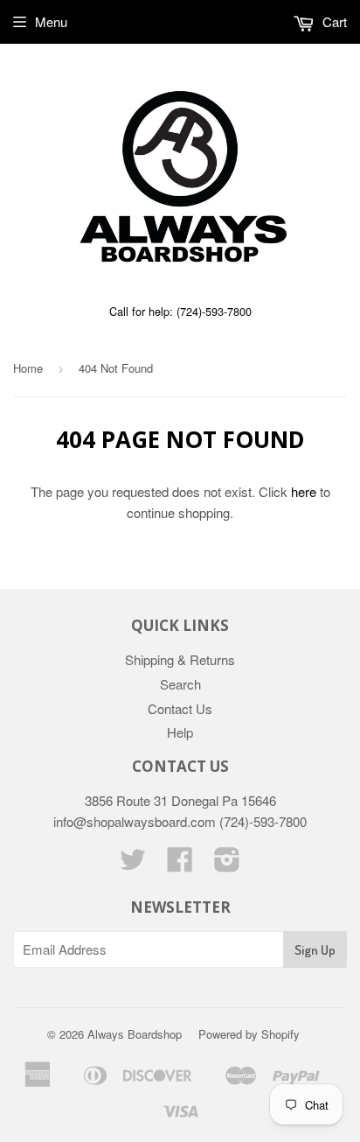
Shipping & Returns (180, 659)
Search (180, 684)
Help (180, 732)
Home (28, 368)
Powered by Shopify (249, 1034)
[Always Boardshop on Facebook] (180, 864)
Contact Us (180, 708)
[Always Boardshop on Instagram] (227, 864)
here (303, 491)
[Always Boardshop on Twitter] (133, 864)
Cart (333, 21)
